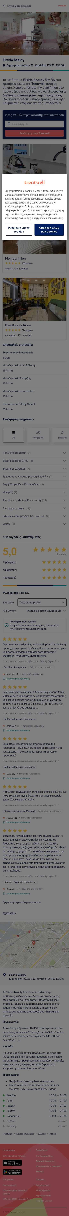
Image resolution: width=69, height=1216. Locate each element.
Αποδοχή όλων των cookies (49, 230)
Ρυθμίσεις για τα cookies (19, 230)
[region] (34, 207)
